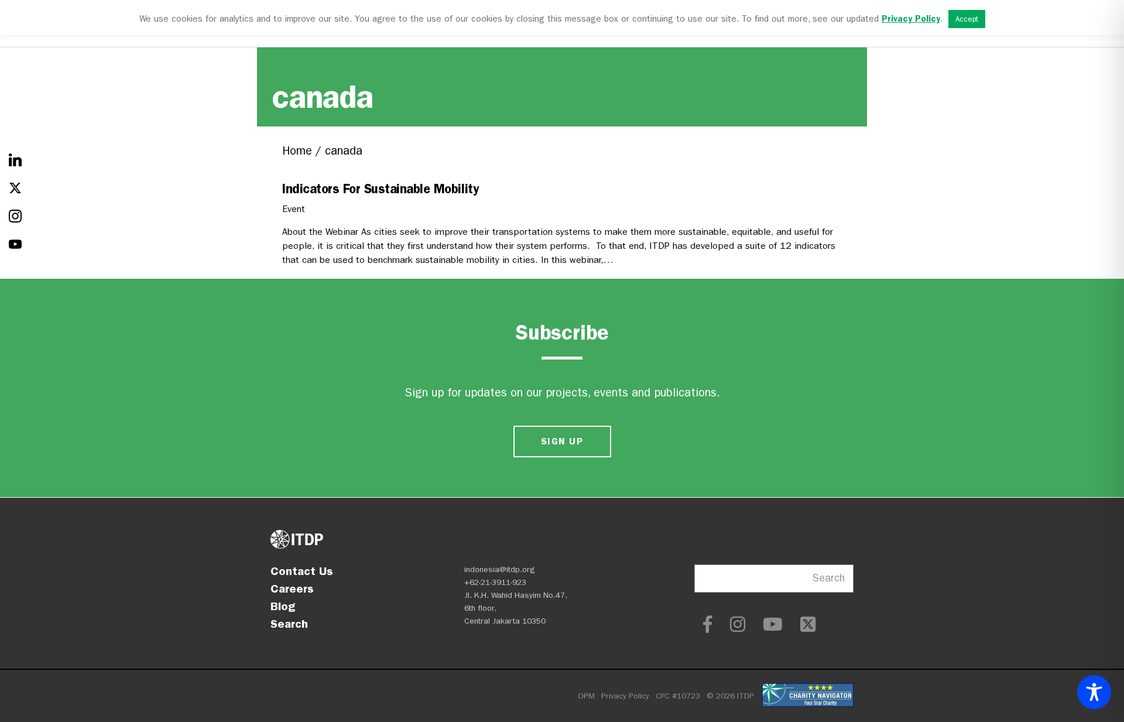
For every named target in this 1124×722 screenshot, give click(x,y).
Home (297, 151)
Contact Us (301, 571)
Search (289, 624)
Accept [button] (966, 19)
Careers (292, 588)
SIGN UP (562, 441)
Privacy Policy (625, 696)
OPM (586, 696)
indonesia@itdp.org (499, 569)
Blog (282, 606)
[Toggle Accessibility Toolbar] (1094, 692)
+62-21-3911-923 (495, 582)
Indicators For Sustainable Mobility (380, 189)
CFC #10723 (678, 696)
